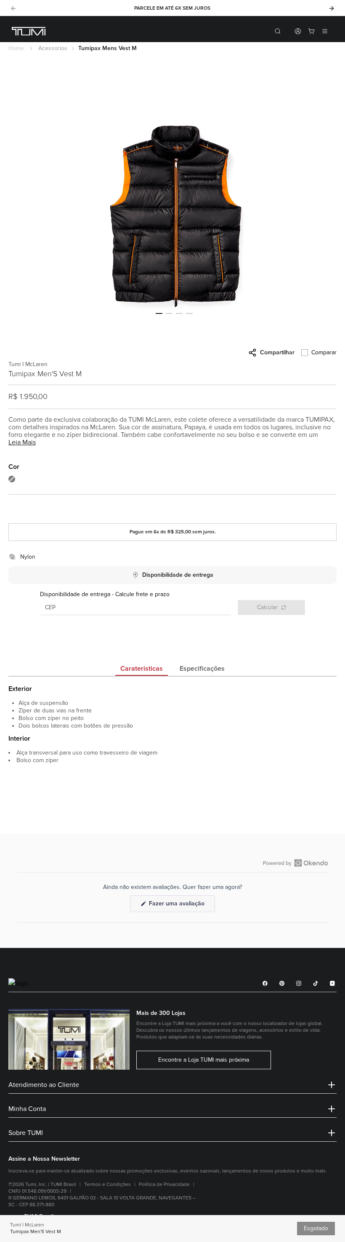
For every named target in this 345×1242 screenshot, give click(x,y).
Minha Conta (27, 1109)
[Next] (331, 8)
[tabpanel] (172, 752)
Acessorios (52, 48)
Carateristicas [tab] (141, 668)
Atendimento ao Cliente (43, 1085)
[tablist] (172, 669)
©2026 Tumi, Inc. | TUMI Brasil (42, 1184)
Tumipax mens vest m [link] (107, 48)
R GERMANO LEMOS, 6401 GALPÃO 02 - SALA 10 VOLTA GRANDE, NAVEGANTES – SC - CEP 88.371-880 (102, 1201)
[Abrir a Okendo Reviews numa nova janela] (295, 863)
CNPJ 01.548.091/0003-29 (37, 1191)
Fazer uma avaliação (181, 905)
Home (16, 48)
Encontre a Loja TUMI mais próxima (203, 1060)
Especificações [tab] (202, 668)
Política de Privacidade (164, 1184)
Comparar (324, 352)
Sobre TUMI (25, 1133)
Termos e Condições (107, 1184)
